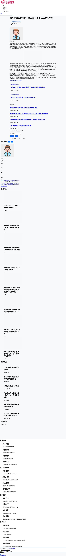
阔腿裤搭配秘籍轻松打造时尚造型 (10, 184)
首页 (4, 5)
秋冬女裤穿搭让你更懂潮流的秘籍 (10, 180)
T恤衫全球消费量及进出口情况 (20, 125)
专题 (4, 9)
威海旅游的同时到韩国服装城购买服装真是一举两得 (27, 119)
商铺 (4, 7)
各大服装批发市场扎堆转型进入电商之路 (24, 108)
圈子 (4, 8)
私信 (12, 141)
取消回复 (11, 136)
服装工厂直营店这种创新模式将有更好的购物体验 (28, 87)
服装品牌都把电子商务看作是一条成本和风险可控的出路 (29, 114)
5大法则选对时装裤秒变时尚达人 (10, 183)
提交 (16, 136)
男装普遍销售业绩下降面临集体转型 (23, 97)
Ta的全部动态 (4, 186)
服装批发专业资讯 (16, 21)
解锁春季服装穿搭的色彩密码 (9, 182)
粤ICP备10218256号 (5, 550)
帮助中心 (5, 11)
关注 (9, 141)
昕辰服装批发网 (11, 548)
